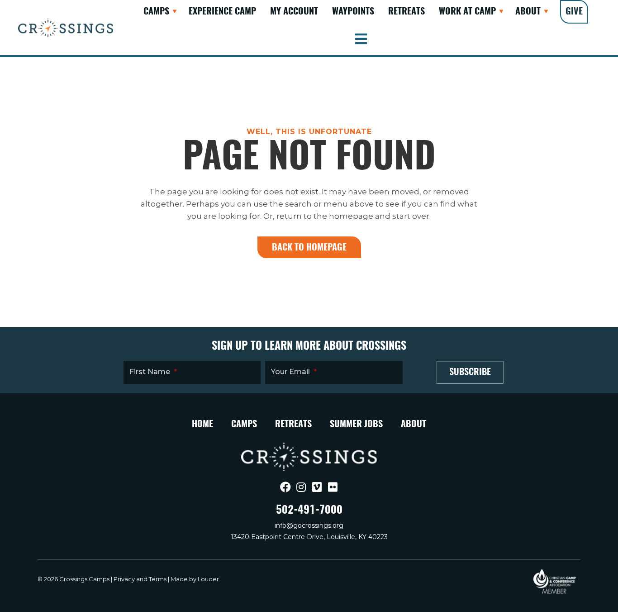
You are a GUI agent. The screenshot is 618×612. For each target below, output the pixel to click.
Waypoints (353, 11)
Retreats (406, 11)
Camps (156, 11)
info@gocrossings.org (309, 525)
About (528, 11)
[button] (174, 12)
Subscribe (470, 372)
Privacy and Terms (140, 579)
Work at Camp (467, 11)
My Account (294, 11)
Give (574, 11)
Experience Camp (222, 11)
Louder (208, 579)
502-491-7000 (309, 510)
